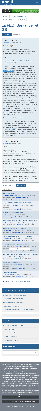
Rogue (7, 215)
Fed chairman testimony (10, 272)
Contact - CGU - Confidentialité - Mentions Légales (20, 401)
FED (4, 110)
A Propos (20, 397)
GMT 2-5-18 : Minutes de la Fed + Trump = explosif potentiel (20, 254)
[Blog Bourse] (7, 2)
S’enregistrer (21, 19)
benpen (17, 205)
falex (6, 257)
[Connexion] (28, 19)
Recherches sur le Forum (10, 340)
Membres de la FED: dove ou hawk (13, 212)
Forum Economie (9, 19)
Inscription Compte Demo (10, 333)
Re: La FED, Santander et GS (11, 141)
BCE (29, 178)
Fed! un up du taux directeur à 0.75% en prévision (17, 236)
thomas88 (8, 274)
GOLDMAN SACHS (23, 61)
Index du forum (8, 281)
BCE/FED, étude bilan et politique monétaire (16, 244)
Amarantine (18, 265)
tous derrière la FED (9, 193)
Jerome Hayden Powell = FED (11, 262)
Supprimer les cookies (23, 281)
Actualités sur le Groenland (11, 306)
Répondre (7, 34)
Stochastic (8, 223)
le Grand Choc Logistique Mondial (13, 298)
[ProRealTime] (20, 11)
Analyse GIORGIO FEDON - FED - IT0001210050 (17, 203)
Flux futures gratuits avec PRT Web (13, 325)
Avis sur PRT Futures (9, 329)
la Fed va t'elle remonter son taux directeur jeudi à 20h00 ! (20, 220)
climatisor (18, 246)
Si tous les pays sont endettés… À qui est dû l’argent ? (18, 310)
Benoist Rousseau (10, 195)
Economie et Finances (19, 16)
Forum (6, 16)
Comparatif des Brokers (10, 336)
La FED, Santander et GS (20, 27)
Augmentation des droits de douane (13, 302)
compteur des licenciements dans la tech (14, 295)
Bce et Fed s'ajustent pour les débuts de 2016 (16, 228)
